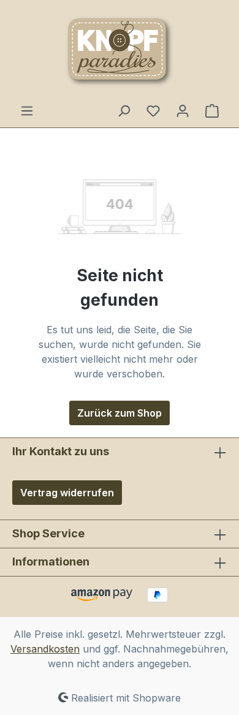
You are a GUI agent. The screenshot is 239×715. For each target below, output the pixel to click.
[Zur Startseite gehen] (119, 51)
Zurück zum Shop (119, 413)
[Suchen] (123, 110)
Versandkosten (45, 649)
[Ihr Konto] (182, 110)
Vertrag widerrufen (67, 492)
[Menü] (27, 110)
